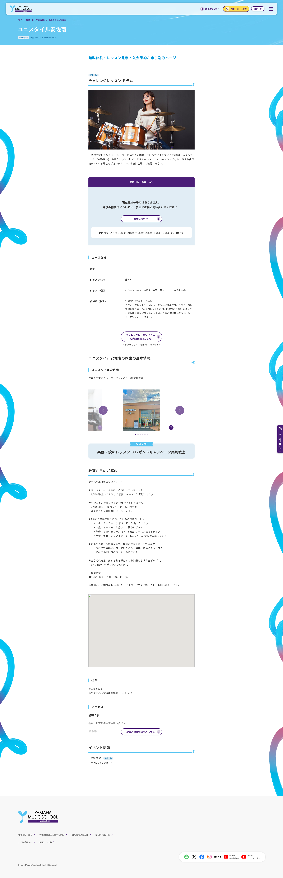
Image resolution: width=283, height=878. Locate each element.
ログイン (258, 8)
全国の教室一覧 (103, 834)
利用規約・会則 (25, 834)
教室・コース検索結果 (35, 20)
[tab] (135, 434)
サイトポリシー (25, 842)
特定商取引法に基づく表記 (52, 834)
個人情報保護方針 (80, 834)
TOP (20, 20)
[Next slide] (179, 410)
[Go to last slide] (103, 410)
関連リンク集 (46, 842)
